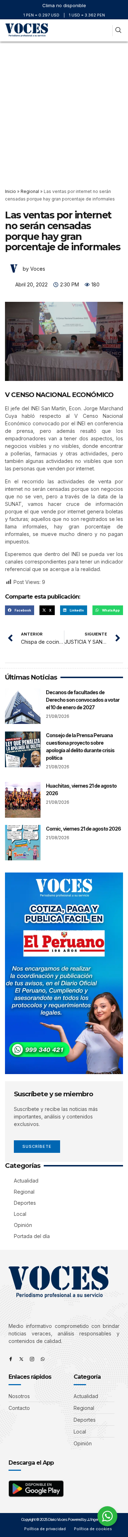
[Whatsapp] (43, 1359)
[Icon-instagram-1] (32, 1359)
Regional (30, 191)
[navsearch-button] (118, 30)
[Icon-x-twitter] (21, 1359)
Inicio (10, 191)
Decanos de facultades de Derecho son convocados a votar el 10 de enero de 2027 (82, 699)
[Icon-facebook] (11, 1359)
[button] (106, 31)
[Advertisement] (64, 109)
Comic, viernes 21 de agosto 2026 (83, 829)
